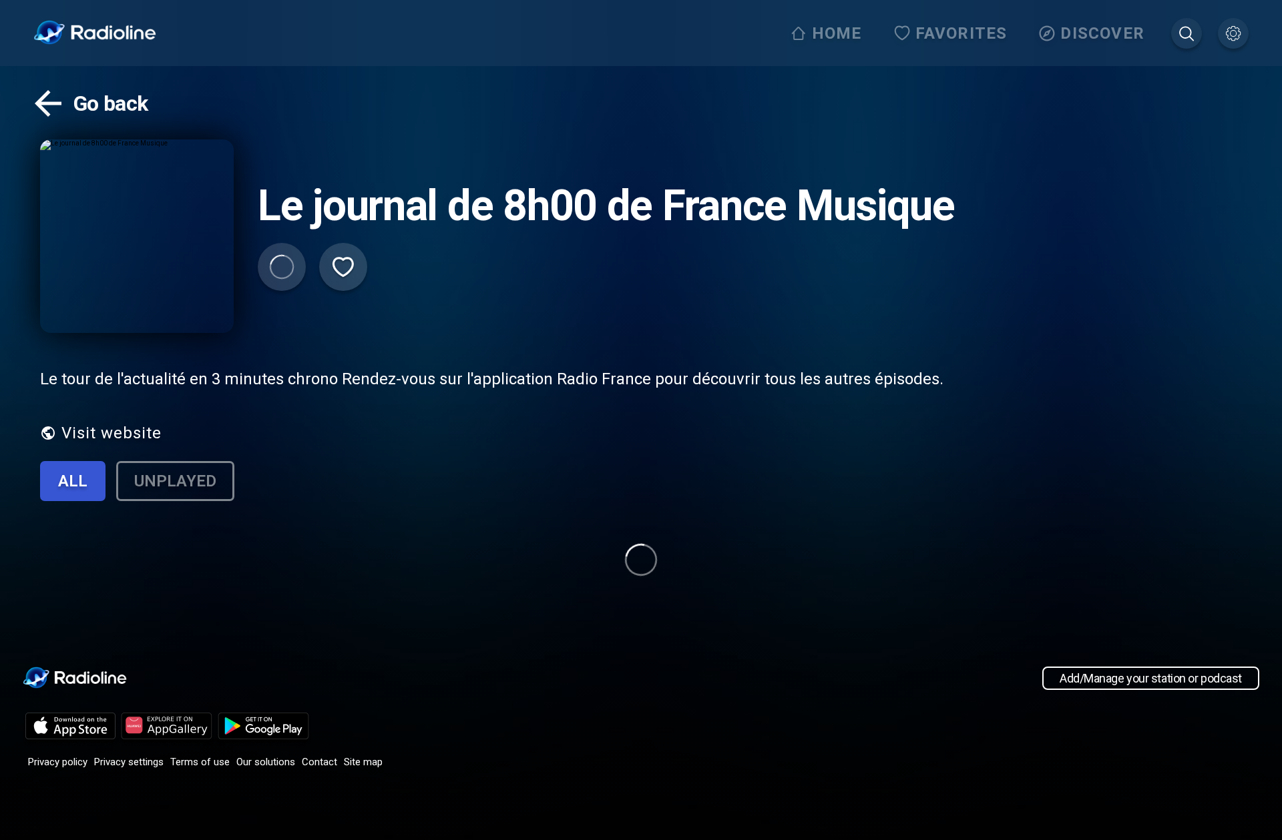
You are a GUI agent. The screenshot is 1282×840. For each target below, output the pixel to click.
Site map (363, 762)
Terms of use (200, 762)
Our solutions (265, 762)
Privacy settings (129, 762)
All (72, 481)
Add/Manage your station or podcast (1151, 678)
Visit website (111, 433)
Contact (319, 762)
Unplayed (175, 481)
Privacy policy (57, 762)
